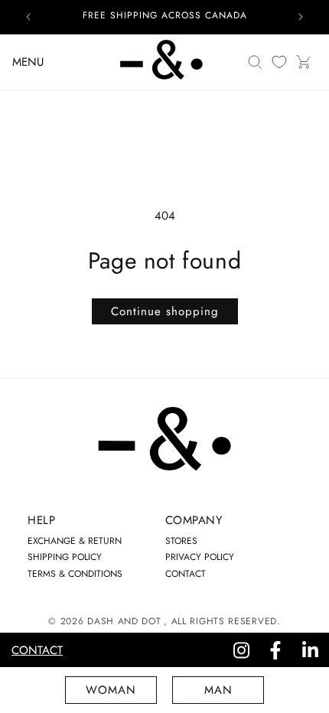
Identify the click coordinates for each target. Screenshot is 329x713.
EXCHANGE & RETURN (75, 541)
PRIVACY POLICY (199, 557)
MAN (218, 690)
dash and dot (124, 621)
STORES (181, 541)
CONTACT (185, 574)
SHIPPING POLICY (65, 557)
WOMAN (111, 690)
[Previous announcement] (28, 17)
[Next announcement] (301, 17)
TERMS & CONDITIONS (75, 574)
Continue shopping (165, 311)
